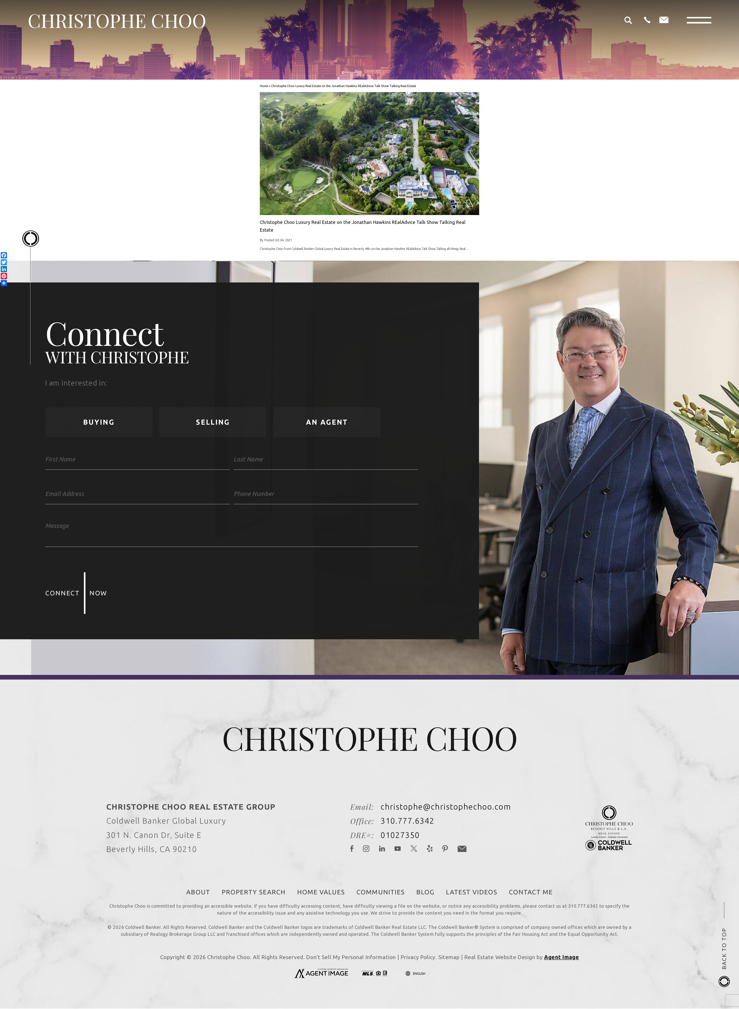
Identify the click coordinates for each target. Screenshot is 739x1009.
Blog (425, 892)
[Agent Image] (321, 977)
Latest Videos (471, 892)
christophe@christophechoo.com (446, 806)
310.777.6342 (407, 820)
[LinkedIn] (382, 849)
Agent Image (561, 957)
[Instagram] (366, 849)
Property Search (254, 892)
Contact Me (531, 892)
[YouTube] (398, 849)
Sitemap (449, 957)
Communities (380, 892)
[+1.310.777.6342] (647, 20)
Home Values (321, 892)
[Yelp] (430, 849)
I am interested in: (76, 382)
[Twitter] (414, 849)
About (198, 892)
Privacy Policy (418, 957)
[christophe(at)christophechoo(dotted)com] (663, 20)
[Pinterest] (445, 849)
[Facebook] (352, 849)
